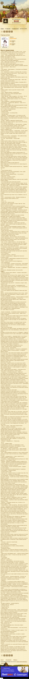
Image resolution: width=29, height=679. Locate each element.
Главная (2, 28)
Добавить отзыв (13, 41)
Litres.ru (2, 659)
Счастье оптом (16, 28)
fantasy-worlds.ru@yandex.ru (22, 661)
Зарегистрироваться (17, 22)
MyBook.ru (15, 659)
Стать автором (8, 659)
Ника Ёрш (8, 28)
